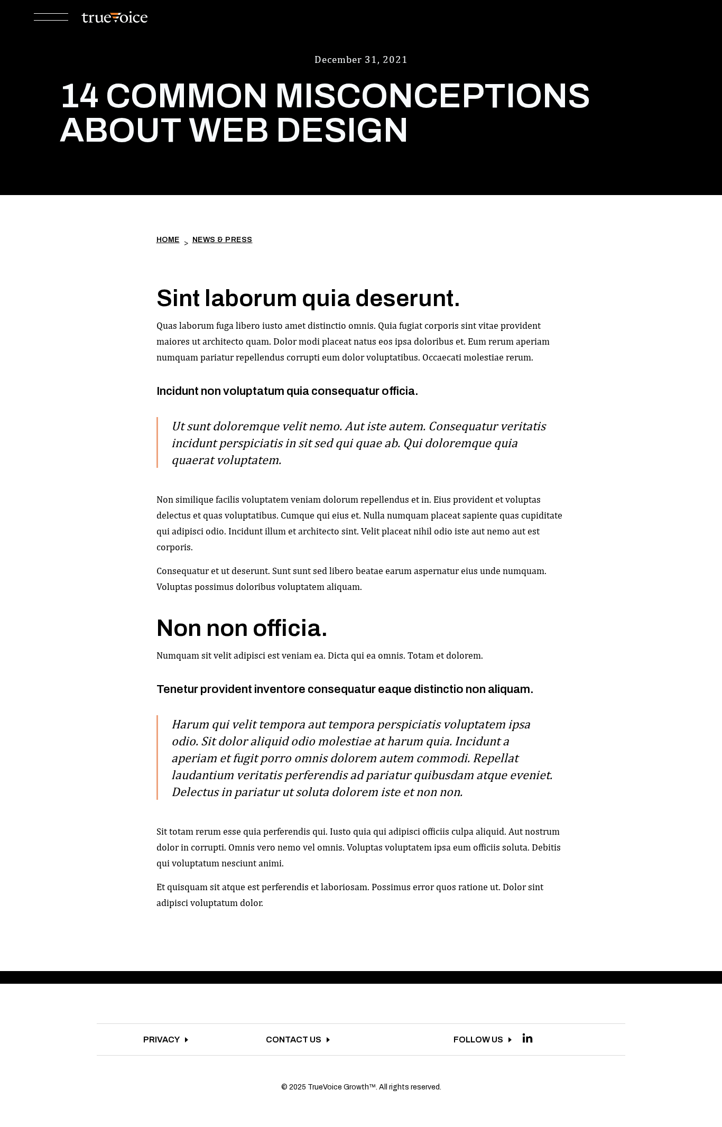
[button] (51, 17)
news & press (222, 240)
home (168, 240)
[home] (114, 17)
